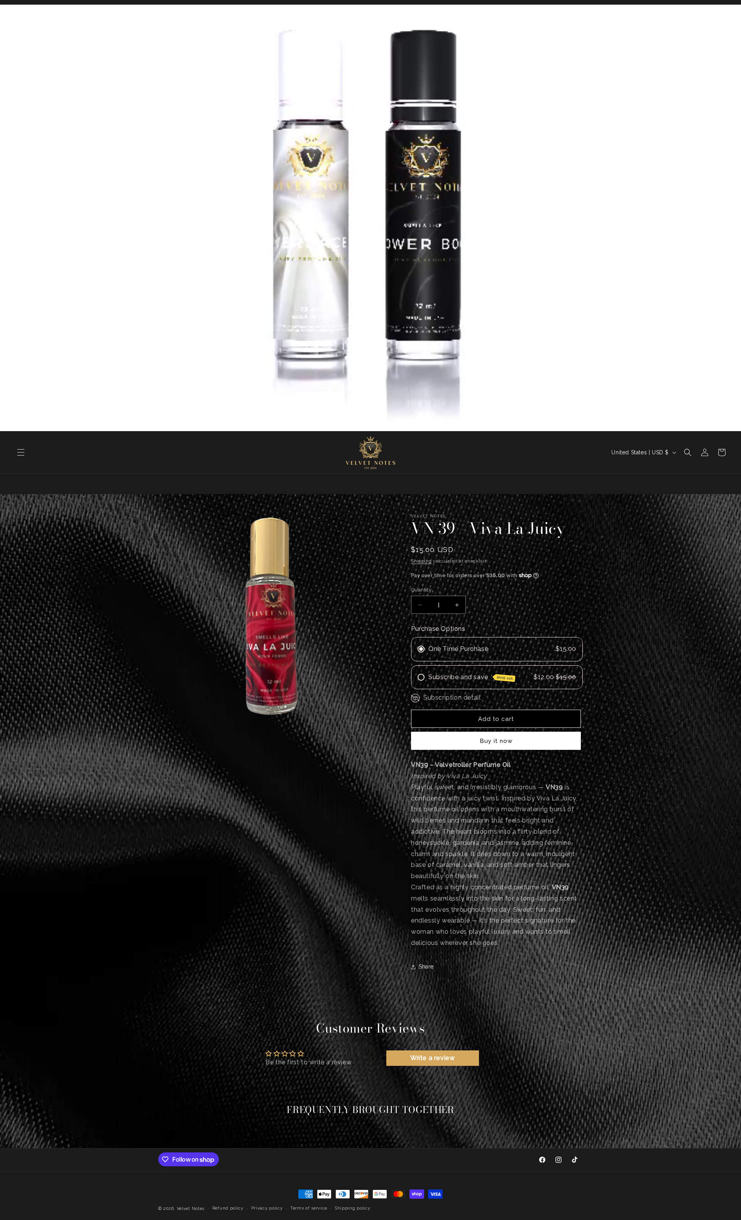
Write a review (432, 1058)
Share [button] (426, 966)
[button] (20, 452)
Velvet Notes (191, 1208)
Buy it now (496, 740)
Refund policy (228, 1208)
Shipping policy (352, 1208)
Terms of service (308, 1208)
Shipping (421, 561)
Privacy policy (267, 1208)
